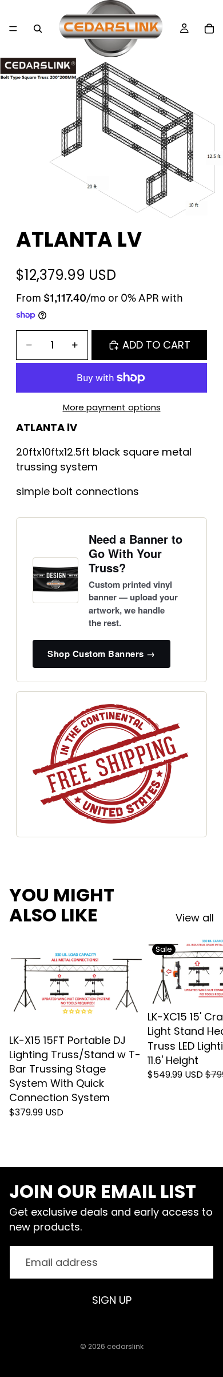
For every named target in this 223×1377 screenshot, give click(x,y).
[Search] (37, 28)
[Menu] (13, 28)
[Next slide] (201, 1043)
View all (195, 918)
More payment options (112, 407)
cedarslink (125, 1346)
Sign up (112, 1300)
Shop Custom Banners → (101, 653)
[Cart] (209, 28)
